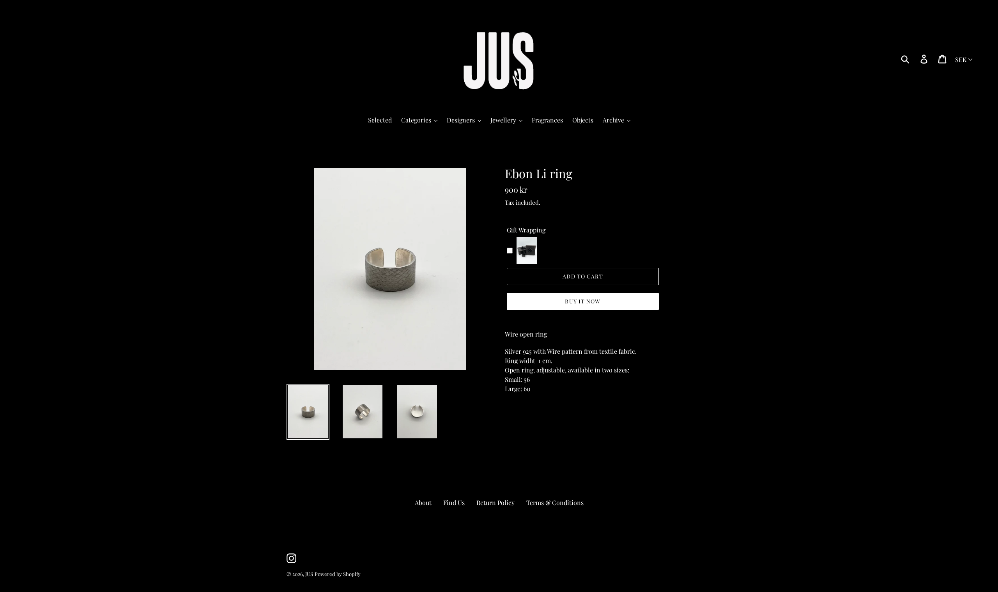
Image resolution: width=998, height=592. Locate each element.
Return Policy (495, 502)
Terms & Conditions (555, 502)
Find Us (454, 502)
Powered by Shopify (338, 574)
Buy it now (582, 301)
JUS (309, 574)
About (423, 502)
